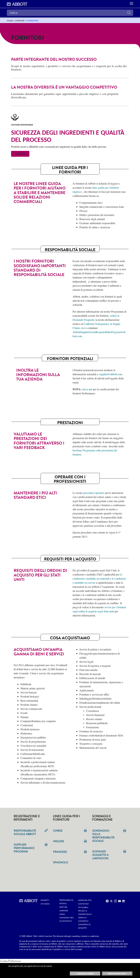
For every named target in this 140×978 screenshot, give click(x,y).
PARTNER (63, 907)
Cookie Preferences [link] (10, 961)
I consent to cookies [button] (85, 973)
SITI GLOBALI (83, 907)
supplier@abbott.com (110, 374)
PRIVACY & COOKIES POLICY (85, 913)
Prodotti (45, 900)
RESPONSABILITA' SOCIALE (66, 902)
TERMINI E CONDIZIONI (83, 919)
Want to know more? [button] (117, 973)
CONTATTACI (83, 904)
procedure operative (93, 493)
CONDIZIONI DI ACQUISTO (84, 926)
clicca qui (87, 389)
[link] (10, 20)
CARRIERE (63, 911)
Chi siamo (45, 904)
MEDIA (62, 914)
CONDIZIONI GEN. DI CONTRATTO (66, 919)
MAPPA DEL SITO (85, 900)
